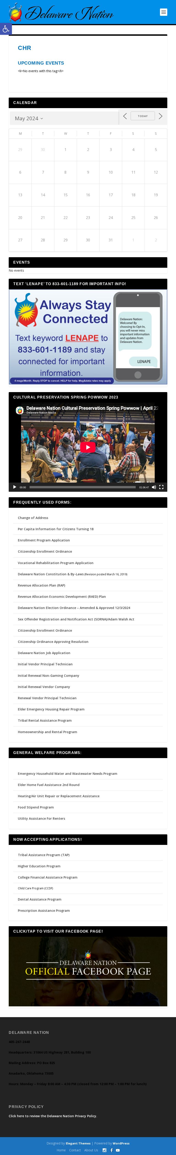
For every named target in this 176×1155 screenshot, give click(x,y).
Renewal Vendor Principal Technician (47, 698)
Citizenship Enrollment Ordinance (45, 551)
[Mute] (154, 487)
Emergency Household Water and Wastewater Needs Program (67, 773)
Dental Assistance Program (39, 899)
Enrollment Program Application (44, 540)
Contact (75, 1150)
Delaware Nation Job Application (44, 653)
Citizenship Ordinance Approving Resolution (53, 641)
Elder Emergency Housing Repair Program (51, 709)
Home (61, 1150)
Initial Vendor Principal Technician (45, 664)
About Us (91, 1150)
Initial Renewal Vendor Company (44, 687)
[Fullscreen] (161, 487)
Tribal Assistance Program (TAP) (43, 855)
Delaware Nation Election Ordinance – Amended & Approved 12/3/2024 (74, 608)
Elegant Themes (78, 1143)
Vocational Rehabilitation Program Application (56, 563)
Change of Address (33, 518)
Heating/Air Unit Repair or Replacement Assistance (58, 796)
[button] (6, 29)
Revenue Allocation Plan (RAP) (41, 585)
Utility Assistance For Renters (41, 818)
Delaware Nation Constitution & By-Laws (51, 574)
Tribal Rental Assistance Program (45, 720)
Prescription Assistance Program (44, 910)
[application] (88, 447)
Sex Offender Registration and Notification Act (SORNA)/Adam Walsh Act (76, 619)
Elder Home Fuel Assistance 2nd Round (49, 785)
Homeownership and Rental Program (47, 732)
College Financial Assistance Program (47, 877)
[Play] (14, 487)
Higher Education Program (39, 866)
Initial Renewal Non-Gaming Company (48, 675)
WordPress (121, 1143)
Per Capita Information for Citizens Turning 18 (56, 529)
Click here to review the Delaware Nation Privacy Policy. (53, 1116)
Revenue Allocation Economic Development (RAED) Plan (62, 596)
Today (143, 116)
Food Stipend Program (36, 807)
